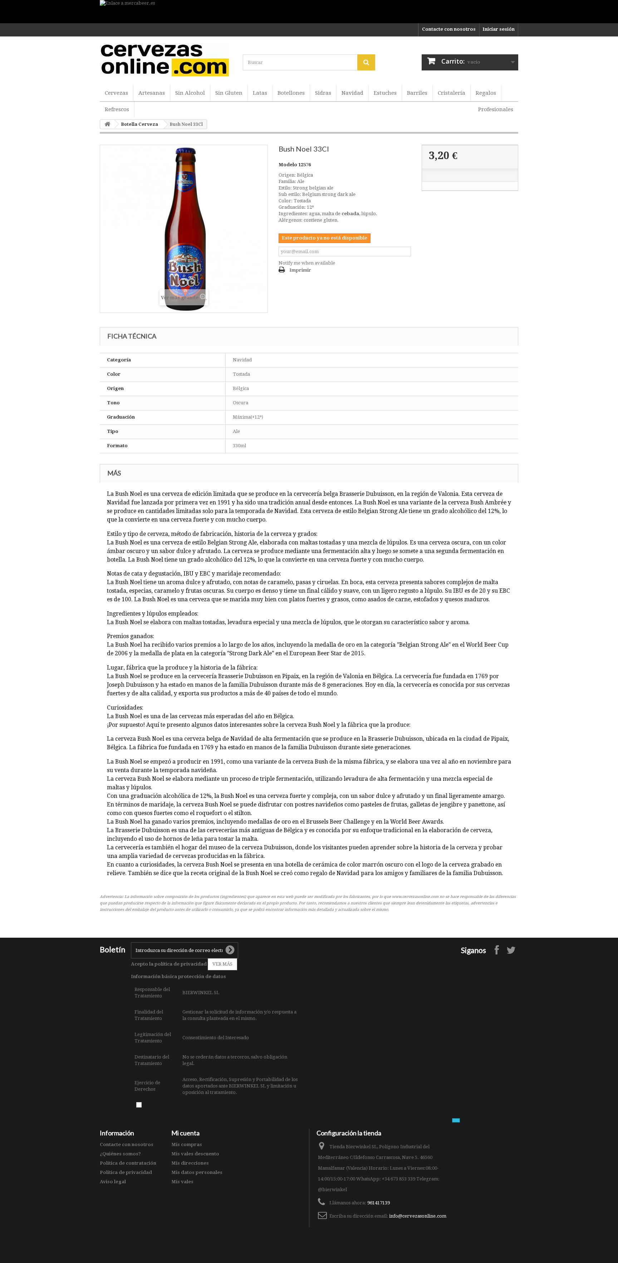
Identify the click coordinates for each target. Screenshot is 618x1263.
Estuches (385, 93)
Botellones (291, 93)
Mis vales (182, 1181)
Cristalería (451, 93)
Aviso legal (113, 1181)
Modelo (288, 164)
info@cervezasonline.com (417, 1216)
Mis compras (186, 1144)
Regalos (486, 93)
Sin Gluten (228, 93)
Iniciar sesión (498, 29)
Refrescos (117, 109)
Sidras (323, 93)
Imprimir (300, 270)
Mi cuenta (185, 1133)
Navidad (352, 93)
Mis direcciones (190, 1163)
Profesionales (495, 109)
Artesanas (151, 93)
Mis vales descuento (195, 1153)
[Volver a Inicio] (107, 124)
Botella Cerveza (139, 124)
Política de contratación (128, 1163)
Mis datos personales (196, 1172)
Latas (260, 93)
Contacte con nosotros (449, 29)
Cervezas (116, 93)
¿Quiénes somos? (120, 1153)
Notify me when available (307, 263)
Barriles (417, 93)
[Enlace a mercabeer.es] (309, 11)
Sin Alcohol (190, 93)
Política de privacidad (126, 1172)
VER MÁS (222, 964)
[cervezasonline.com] (166, 60)
